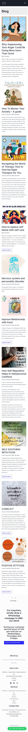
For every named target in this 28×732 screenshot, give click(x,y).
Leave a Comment (6, 114)
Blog (3, 56)
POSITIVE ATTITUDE (13, 565)
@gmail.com (19, 714)
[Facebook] (10, 683)
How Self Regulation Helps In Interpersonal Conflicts (14, 373)
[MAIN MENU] (24, 3)
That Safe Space (14, 698)
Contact (14, 680)
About (14, 694)
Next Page (14, 600)
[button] (14, 642)
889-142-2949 (16, 619)
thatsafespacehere (11, 714)
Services (14, 678)
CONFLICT (8, 509)
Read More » (6, 250)
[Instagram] (17, 683)
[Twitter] (14, 683)
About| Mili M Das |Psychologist (14, 676)
